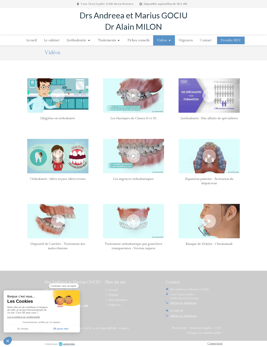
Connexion (215, 343)
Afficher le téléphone (183, 303)
